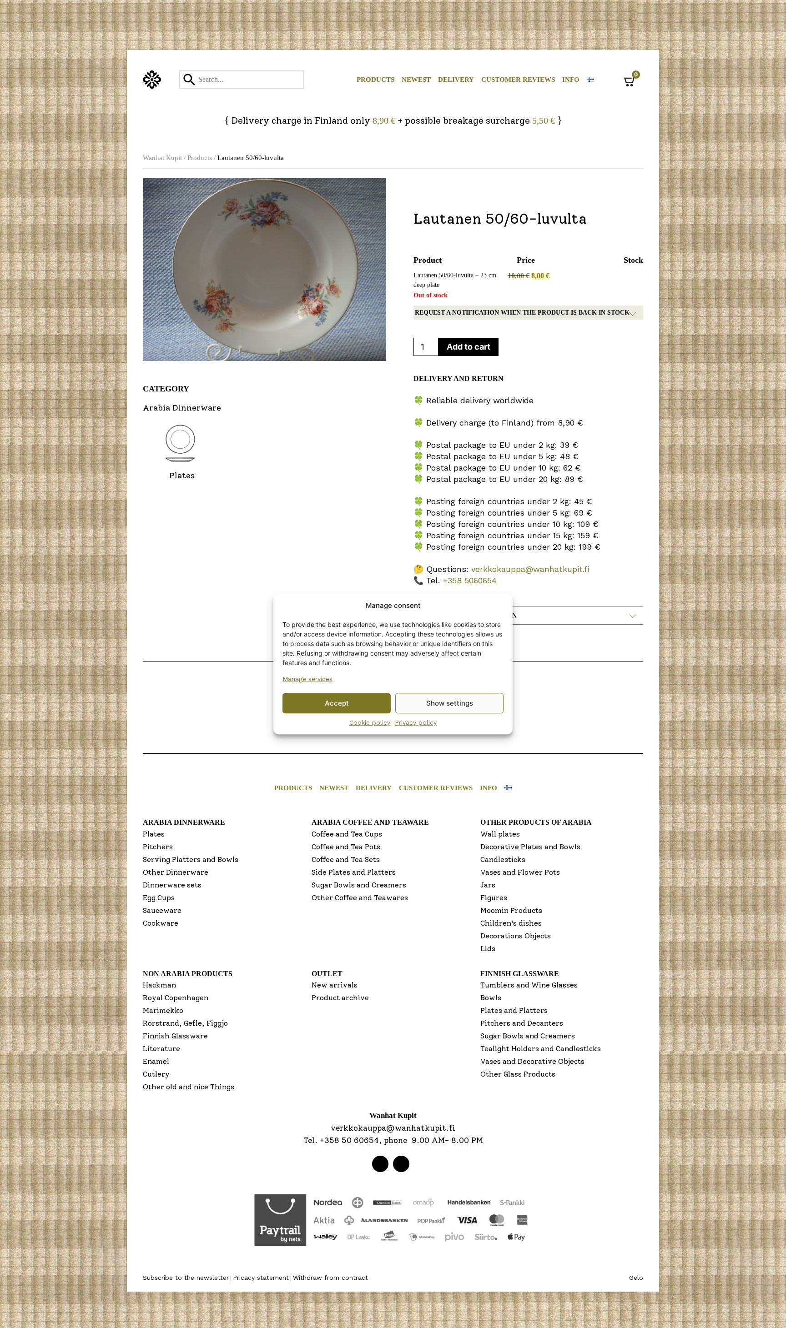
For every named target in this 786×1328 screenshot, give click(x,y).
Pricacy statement (261, 1277)
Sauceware (162, 910)
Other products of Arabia (536, 822)
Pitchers (158, 846)
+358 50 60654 (349, 1140)
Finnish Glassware (175, 1036)
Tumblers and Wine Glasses (529, 985)
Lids (487, 948)
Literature (161, 1048)
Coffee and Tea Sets (346, 859)
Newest (416, 79)
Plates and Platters (514, 1010)
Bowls (490, 997)
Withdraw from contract (330, 1277)
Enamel (156, 1061)
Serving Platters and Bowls (190, 859)
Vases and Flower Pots (520, 872)
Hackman (159, 985)
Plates (154, 834)
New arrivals (335, 985)
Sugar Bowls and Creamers (359, 885)
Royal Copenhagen (175, 997)
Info (570, 79)
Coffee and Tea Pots (346, 846)
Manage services (307, 678)
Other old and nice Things (188, 1086)
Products (375, 79)
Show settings (449, 703)
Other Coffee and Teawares (360, 897)
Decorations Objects (515, 936)
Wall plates (500, 834)
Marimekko (163, 1010)
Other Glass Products (517, 1074)
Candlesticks (502, 859)
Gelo (636, 1277)
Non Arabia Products (187, 973)
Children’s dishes (511, 923)
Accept (337, 703)
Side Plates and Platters (354, 872)
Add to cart (468, 346)
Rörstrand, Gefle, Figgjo (185, 1023)
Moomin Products (511, 910)
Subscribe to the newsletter (186, 1277)
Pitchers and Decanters (521, 1023)
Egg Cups (159, 897)
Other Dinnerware (175, 872)
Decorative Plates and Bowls (530, 846)
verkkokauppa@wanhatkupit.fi (530, 569)
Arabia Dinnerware (184, 822)
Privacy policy (416, 722)
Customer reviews (518, 79)
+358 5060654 (470, 580)
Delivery (456, 79)
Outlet (327, 973)
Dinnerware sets (172, 885)
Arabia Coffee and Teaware (370, 822)
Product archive (340, 997)
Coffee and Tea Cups (347, 834)
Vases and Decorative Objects (532, 1061)
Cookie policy (369, 722)
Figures (493, 897)
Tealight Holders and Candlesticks (540, 1048)
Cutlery (156, 1074)
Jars (487, 885)
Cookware (160, 923)
